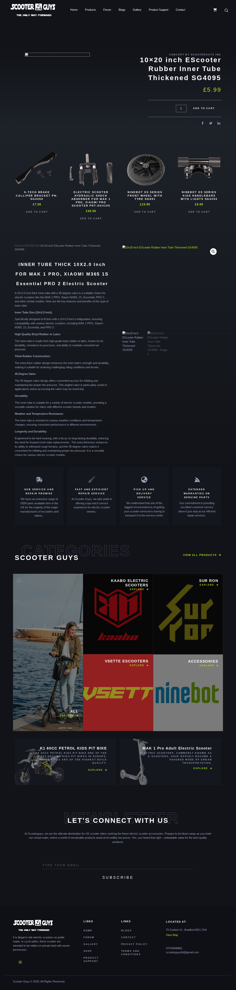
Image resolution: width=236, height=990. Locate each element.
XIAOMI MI (31, 245)
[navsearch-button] (228, 10)
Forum (107, 9)
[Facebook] (14, 961)
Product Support (158, 9)
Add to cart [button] (37, 212)
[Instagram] (20, 961)
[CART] (215, 10)
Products (90, 9)
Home (74, 9)
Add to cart (204, 108)
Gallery (137, 9)
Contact (180, 9)
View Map (172, 935)
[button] (213, 251)
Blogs (122, 9)
